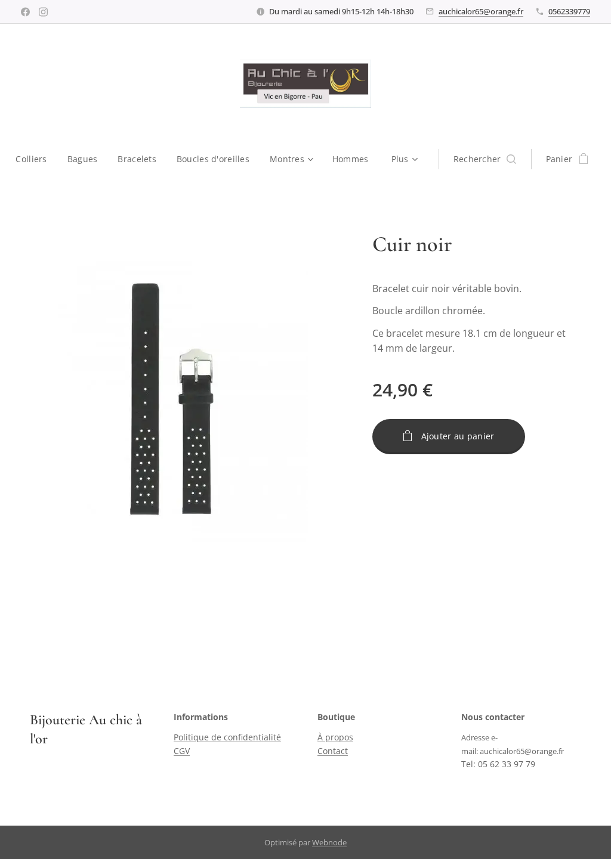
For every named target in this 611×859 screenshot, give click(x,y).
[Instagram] (43, 12)
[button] (485, 159)
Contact (332, 750)
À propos (335, 737)
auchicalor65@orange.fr (481, 11)
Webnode (329, 842)
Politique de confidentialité (227, 737)
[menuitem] (36, 159)
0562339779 (569, 11)
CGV (182, 750)
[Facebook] (25, 12)
